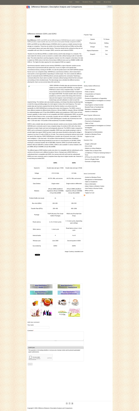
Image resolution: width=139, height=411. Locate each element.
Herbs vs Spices (89, 91)
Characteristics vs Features (93, 94)
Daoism (92, 39)
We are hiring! (107, 2)
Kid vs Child (88, 146)
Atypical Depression (92, 50)
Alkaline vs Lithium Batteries (93, 148)
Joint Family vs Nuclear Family (94, 188)
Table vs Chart (89, 123)
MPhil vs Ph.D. (89, 190)
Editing (106, 43)
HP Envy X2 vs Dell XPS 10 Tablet (95, 157)
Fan (106, 54)
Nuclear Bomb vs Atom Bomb (93, 119)
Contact (98, 2)
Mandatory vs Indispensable (93, 109)
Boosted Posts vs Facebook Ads (94, 107)
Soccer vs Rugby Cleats (92, 159)
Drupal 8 (92, 54)
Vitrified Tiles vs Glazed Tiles (93, 150)
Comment (30, 330)
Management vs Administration (94, 132)
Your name (30, 325)
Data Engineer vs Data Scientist (94, 105)
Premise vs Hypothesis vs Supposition (96, 98)
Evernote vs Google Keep (92, 161)
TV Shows (106, 39)
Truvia (106, 46)
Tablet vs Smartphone (91, 181)
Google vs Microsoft (90, 144)
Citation (77, 2)
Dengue (92, 46)
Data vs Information (90, 130)
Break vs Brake (89, 96)
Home (70, 2)
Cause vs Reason (90, 89)
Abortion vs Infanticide (91, 111)
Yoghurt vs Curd (89, 136)
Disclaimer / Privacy (88, 2)
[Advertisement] (69, 20)
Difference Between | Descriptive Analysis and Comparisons (56, 7)
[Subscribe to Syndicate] (84, 195)
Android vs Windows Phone (93, 134)
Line (106, 50)
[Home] (28, 7)
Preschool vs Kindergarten (92, 121)
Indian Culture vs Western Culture (94, 186)
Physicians (92, 43)
